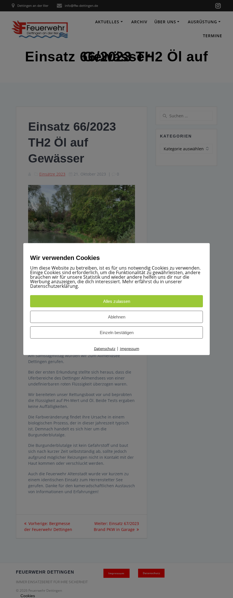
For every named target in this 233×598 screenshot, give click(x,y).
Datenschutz (104, 348)
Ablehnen (116, 316)
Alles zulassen (116, 301)
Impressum (129, 348)
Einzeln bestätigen (117, 332)
